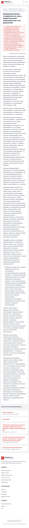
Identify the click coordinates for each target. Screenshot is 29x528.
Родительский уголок (12, 8)
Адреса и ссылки (5, 496)
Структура (4, 494)
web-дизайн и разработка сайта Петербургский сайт (14, 523)
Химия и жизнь (5, 472)
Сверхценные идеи (6, 479)
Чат (2, 508)
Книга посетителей (6, 503)
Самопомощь (4, 482)
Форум (3, 506)
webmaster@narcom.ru (15, 521)
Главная (5, 8)
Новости (3, 489)
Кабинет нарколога (6, 470)
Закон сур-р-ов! (5, 477)
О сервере (4, 491)
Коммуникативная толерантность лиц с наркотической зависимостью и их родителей (14, 10)
